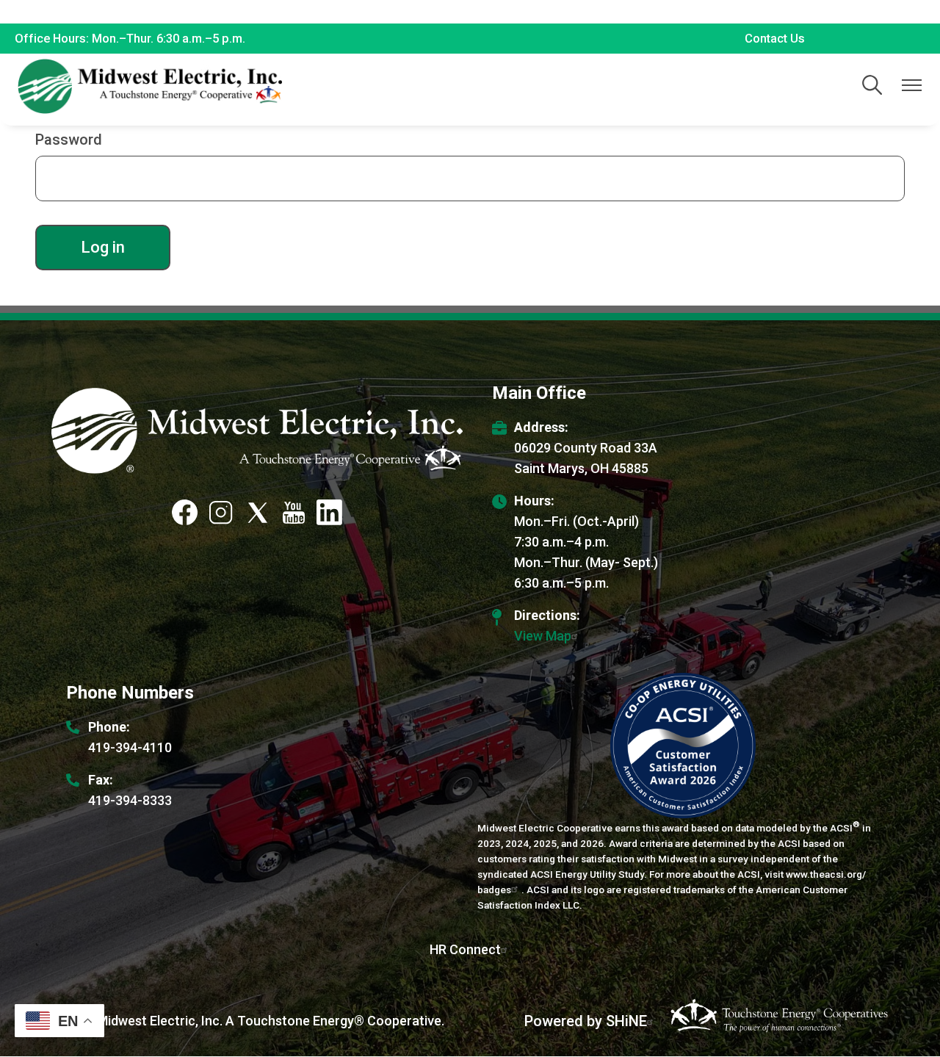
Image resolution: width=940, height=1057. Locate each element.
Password (68, 139)
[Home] (150, 86)
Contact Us (775, 39)
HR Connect (465, 949)
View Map (542, 635)
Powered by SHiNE (585, 1021)
